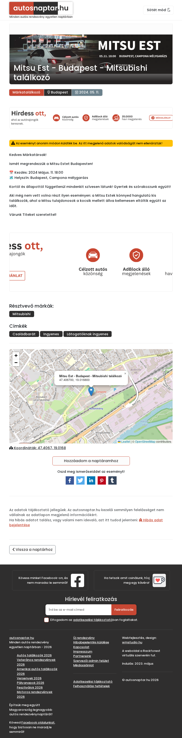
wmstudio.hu (132, 642)
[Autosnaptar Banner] (91, 117)
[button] (91, 391)
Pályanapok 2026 (30, 683)
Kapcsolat (81, 647)
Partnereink (82, 656)
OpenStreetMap (145, 441)
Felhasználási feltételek (91, 686)
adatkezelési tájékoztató (92, 620)
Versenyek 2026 (29, 678)
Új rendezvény (84, 638)
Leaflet (125, 441)
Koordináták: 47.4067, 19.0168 (39, 448)
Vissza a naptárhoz (34, 549)
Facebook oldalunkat (38, 722)
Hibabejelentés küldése (91, 642)
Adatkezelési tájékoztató (93, 681)
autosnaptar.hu (21, 638)
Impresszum (82, 651)
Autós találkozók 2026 (34, 655)
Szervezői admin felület (91, 660)
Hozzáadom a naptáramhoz (91, 461)
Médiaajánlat (83, 665)
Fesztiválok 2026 (30, 687)
